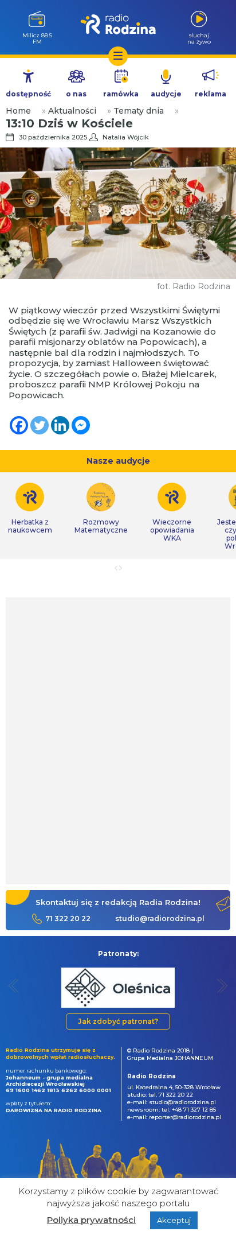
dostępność (28, 94)
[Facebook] (19, 425)
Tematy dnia (138, 111)
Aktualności (72, 111)
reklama (210, 94)
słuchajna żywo (199, 38)
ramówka (121, 94)
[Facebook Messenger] (81, 425)
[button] (14, 985)
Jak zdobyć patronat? (118, 1021)
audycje (166, 94)
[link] (100, 508)
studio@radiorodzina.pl (159, 918)
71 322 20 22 (68, 918)
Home (18, 111)
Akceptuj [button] (174, 1220)
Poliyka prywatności (91, 1219)
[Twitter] (39, 425)
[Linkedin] (60, 425)
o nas (76, 94)
